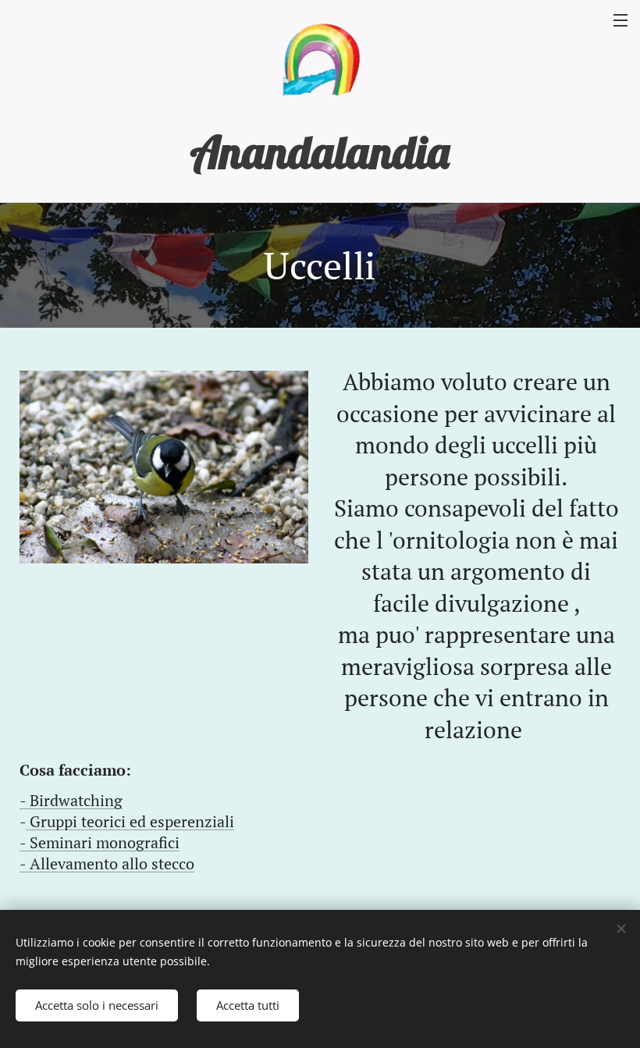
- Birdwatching (71, 800)
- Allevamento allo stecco (107, 863)
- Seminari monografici (100, 842)
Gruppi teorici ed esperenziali (130, 821)
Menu (620, 19)
